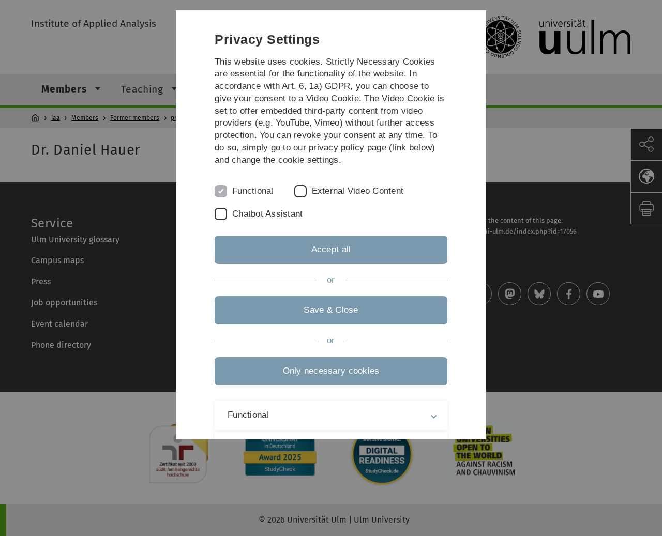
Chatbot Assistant (267, 214)
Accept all (331, 249)
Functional (253, 191)
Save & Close (331, 310)
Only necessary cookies (331, 371)
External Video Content (358, 191)
